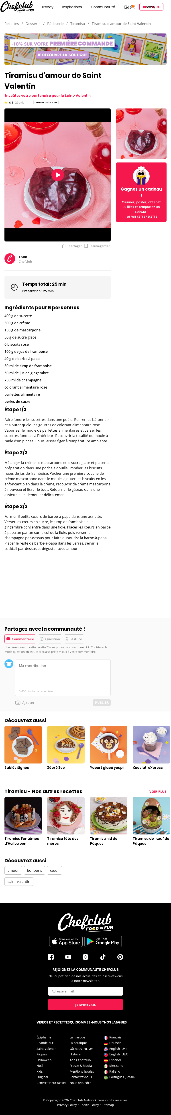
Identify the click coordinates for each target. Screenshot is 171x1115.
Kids (40, 1071)
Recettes (24, 7)
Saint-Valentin (47, 1048)
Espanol (115, 1060)
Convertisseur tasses (51, 1083)
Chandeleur (45, 1043)
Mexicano (116, 1065)
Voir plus (158, 791)
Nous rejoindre (80, 1083)
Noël (40, 1065)
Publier (102, 702)
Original (42, 1077)
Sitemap (108, 1105)
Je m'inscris (85, 1005)
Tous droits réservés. (112, 1100)
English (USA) (118, 1054)
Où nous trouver (81, 1048)
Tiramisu (77, 23)
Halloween (44, 1060)
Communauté (103, 7)
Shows (149, 7)
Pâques (42, 1054)
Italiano (114, 1071)
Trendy (47, 7)
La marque (77, 1037)
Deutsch (115, 1043)
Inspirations (72, 7)
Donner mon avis (46, 102)
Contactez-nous (81, 1077)
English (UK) (117, 1048)
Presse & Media (81, 1065)
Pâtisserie (55, 23)
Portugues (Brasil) (121, 1077)
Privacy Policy (67, 1105)
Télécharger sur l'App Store (66, 941)
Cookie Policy (89, 1105)
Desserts (33, 23)
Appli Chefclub (80, 1060)
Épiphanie (44, 1037)
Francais (115, 1037)
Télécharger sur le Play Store (103, 941)
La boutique (78, 1043)
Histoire (75, 1054)
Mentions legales (82, 1071)
